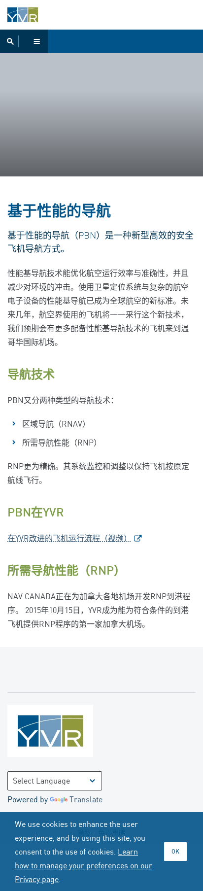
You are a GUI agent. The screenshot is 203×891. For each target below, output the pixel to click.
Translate (85, 799)
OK (175, 851)
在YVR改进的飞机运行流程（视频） (69, 538)
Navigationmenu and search (24, 41)
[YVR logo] (71, 733)
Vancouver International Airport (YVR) (22, 14)
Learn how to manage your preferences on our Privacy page (83, 865)
